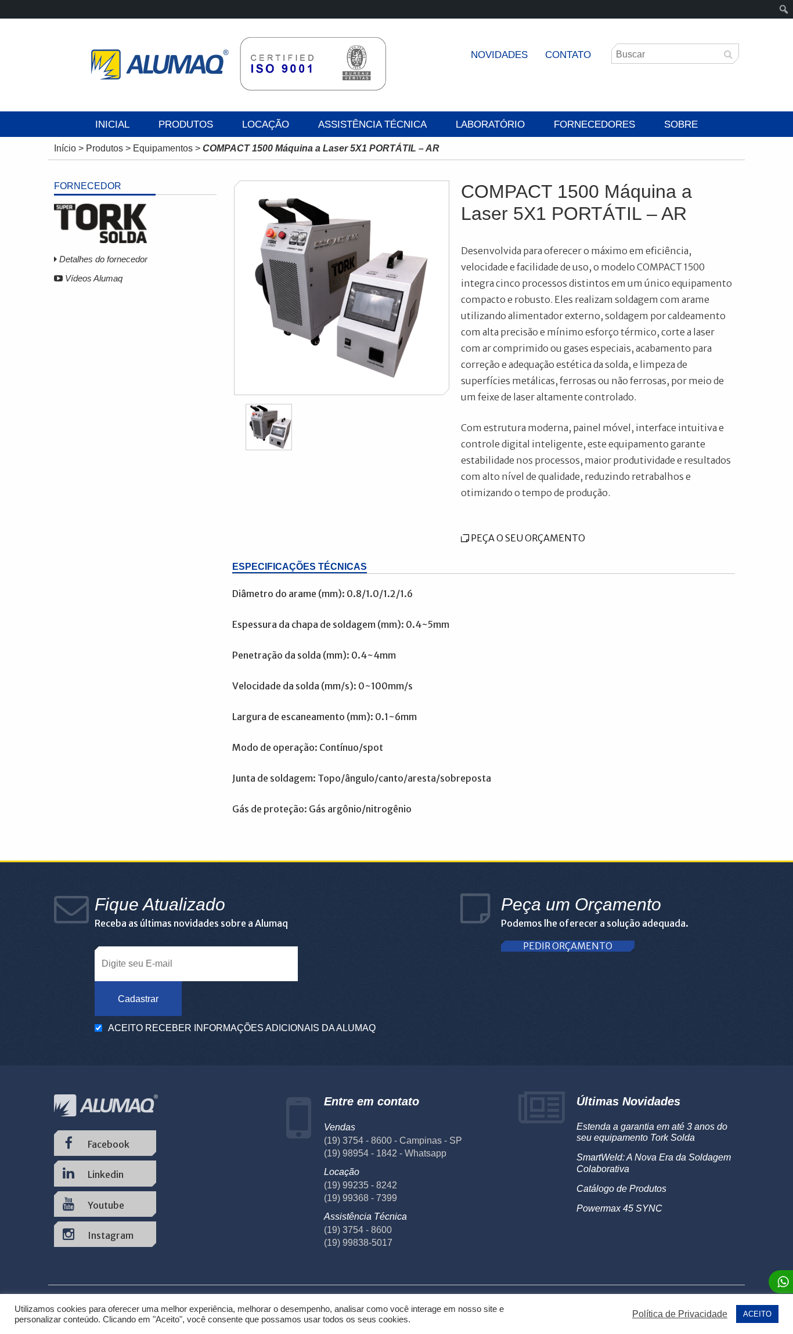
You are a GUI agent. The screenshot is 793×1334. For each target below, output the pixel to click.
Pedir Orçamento (567, 946)
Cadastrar (138, 999)
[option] (342, 288)
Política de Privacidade (679, 1314)
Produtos (185, 124)
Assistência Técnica (372, 124)
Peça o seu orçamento (527, 538)
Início (65, 148)
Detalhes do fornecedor (102, 259)
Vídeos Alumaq (92, 278)
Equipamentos (163, 148)
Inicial (112, 124)
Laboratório (490, 124)
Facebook (107, 1144)
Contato (568, 54)
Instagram (110, 1235)
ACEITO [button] (757, 1314)
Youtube (105, 1205)
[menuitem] (784, 9)
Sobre (681, 124)
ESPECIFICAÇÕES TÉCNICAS (299, 567)
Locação (265, 124)
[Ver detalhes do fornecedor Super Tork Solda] (100, 240)
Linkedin (105, 1174)
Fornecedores (594, 124)
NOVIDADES (499, 54)
